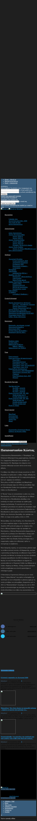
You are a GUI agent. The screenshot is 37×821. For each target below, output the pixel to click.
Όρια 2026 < (17, 360)
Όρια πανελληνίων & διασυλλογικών (20, 358)
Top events (8, 805)
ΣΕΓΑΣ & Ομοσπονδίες (20, 287)
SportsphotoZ (9, 808)
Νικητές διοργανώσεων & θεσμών (19, 303)
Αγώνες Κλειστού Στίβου (17, 235)
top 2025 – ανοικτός (19, 391)
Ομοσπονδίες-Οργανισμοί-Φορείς (19, 430)
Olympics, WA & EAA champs (22, 245)
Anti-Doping (13, 271)
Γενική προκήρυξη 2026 (20, 261)
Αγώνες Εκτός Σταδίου (16, 247)
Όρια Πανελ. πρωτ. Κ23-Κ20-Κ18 (23, 365)
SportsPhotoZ (9, 436)
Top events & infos (15, 222)
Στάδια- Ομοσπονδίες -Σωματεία (19, 282)
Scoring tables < (14, 343)
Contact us (8, 810)
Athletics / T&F (10, 801)
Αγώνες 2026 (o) (18, 242)
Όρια (6, 352)
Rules (6, 803)
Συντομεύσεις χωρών (19, 289)
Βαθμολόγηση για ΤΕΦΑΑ (17, 348)
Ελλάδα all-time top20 (20, 402)
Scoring (7, 337)
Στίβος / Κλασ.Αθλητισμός (17, 317)
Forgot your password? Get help (11, 196)
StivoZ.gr (4, 681)
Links (6, 425)
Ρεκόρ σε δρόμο (14, 405)
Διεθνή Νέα (12, 419)
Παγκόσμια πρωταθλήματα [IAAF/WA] (21, 313)
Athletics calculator (11, 806)
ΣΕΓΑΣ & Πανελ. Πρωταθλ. (18, 310)
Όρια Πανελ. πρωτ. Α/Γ (20, 363)
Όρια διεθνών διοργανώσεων (18, 369)
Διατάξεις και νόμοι (15, 275)
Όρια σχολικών (13, 356)
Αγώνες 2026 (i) (18, 236)
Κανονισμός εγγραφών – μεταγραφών (20, 267)
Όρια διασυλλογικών (19, 362)
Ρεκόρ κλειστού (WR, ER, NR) (19, 393)
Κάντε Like (33, 626)
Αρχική (3, 443)
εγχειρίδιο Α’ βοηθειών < (20, 294)
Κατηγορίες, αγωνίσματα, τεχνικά (19, 325)
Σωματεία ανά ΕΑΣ (19, 285)
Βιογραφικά (12, 269)
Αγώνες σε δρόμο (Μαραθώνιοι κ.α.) (24, 249)
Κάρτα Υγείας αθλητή (19, 280)
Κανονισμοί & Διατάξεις (16, 327)
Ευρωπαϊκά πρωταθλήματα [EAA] (19, 311)
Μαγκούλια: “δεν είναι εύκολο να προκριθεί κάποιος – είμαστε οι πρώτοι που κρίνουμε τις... (18, 709)
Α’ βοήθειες (12, 292)
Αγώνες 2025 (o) (18, 243)
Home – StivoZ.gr (10, 179)
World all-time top (18, 400)
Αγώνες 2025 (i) (18, 238)
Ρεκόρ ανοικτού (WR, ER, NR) (19, 398)
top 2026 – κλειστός (19, 390)
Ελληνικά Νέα (13, 416)
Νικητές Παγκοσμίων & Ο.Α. (22, 308)
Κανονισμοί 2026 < (15, 329)
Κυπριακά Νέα (13, 417)
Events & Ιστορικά (10, 298)
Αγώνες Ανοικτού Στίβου (16, 240)
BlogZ (11, 421)
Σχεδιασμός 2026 (18, 264)
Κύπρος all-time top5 (19, 404)
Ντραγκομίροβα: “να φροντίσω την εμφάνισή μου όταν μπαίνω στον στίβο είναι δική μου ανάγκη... (17, 737)
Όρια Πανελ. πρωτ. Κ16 (20, 367)
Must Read (12, 414)
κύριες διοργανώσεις (15, 233)
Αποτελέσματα (9, 228)
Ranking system (14, 341)
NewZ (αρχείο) (9, 410)
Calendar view (13, 219)
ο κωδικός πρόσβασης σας (27, 192)
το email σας (23, 201)
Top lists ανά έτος (14, 386)
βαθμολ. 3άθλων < (18, 346)
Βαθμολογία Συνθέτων (16, 344)
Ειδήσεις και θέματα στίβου (17, 431)
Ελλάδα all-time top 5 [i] (20, 397)
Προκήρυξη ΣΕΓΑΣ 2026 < (17, 332)
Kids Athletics (13, 290)
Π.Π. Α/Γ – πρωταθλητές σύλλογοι (24, 304)
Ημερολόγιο (9, 215)
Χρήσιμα (7, 255)
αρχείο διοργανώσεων (16, 224)
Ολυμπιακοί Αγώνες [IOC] (17, 315)
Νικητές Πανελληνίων (20, 306)
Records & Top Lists (11, 382)
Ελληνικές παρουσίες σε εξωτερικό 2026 (14, 677)
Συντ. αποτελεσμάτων (15, 250)
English (7, 812)
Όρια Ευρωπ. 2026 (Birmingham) (23, 370)
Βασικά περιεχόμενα (11, 181)
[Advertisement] (15, 655)
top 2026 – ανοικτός (19, 388)
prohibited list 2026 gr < (20, 273)
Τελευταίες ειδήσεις (7, 670)
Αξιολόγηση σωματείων (20, 262)
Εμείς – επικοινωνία (11, 183)
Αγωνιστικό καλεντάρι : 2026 (18, 221)
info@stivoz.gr (14, 796)
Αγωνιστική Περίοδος (15, 259)
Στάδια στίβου (17, 283)
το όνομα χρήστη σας (25, 190)
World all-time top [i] (19, 395)
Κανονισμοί (8, 321)
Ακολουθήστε (32, 631)
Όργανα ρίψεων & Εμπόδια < (18, 330)
